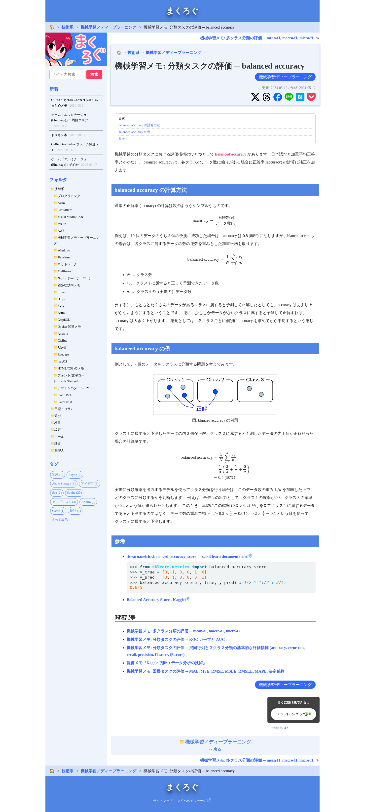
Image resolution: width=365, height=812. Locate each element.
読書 (57, 423)
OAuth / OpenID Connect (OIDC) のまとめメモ (75, 102)
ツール (59, 437)
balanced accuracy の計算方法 (139, 125)
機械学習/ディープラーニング (285, 77)
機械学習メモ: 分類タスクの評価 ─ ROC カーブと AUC (176, 639)
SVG (61, 306)
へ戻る (218, 745)
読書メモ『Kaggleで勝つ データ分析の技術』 (167, 663)
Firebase (63, 354)
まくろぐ (182, 10)
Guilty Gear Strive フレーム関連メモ (75, 147)
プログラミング (69, 196)
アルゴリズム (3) (64, 502)
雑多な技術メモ (69, 285)
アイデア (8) (89, 484)
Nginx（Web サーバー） (75, 278)
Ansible (63, 333)
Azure (62, 203)
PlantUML (65, 395)
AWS (61, 231)
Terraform (64, 257)
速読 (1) (57, 475)
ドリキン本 (68, 135)
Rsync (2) (75, 475)
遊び (57, 416)
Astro (61, 313)
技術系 (67, 27)
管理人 (59, 450)
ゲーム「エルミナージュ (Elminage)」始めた (74, 162)
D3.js (61, 299)
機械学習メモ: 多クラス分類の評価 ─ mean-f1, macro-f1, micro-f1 (257, 38)
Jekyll (62, 347)
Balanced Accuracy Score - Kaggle (155, 600)
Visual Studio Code (71, 217)
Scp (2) (57, 492)
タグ (53, 464)
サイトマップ (163, 801)
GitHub (63, 340)
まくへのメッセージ (191, 801)
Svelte (62, 224)
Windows (64, 250)
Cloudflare (65, 210)
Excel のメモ (67, 402)
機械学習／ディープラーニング (108, 27)
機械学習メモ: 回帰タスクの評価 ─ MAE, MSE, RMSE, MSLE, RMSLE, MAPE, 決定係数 (206, 671)
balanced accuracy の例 (134, 132)
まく (286, 727)
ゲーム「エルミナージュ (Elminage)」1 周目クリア (69, 120)
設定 (57, 430)
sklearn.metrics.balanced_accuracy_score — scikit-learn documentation (187, 556)
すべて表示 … (62, 520)
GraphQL (64, 320)
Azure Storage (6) (63, 484)
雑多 (57, 444)
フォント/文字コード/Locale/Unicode (68, 378)
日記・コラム (64, 409)
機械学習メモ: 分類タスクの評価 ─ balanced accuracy (210, 65)
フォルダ (58, 179)
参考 (121, 139)
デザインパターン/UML (75, 388)
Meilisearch (65, 271)
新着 (53, 89)
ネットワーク (67, 264)
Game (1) (58, 511)
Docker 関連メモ (69, 326)
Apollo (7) (88, 502)
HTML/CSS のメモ (71, 368)
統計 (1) (75, 511)
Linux (62, 292)
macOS (62, 361)
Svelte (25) (74, 492)
